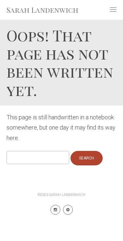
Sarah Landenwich (42, 10)
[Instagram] (55, 210)
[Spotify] (68, 210)
